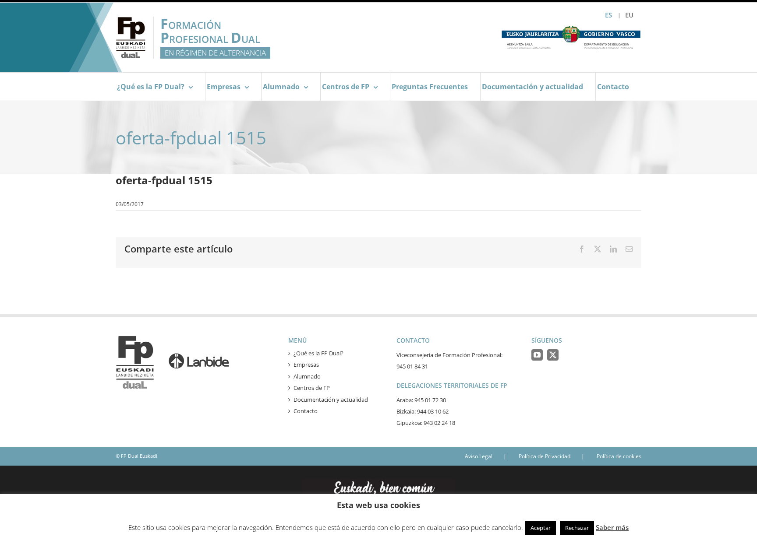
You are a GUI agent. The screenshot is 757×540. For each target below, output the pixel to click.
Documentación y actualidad (331, 399)
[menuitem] (629, 15)
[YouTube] (537, 355)
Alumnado (307, 376)
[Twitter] (553, 355)
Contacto (306, 411)
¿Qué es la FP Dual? (318, 353)
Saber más (612, 527)
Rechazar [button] (577, 528)
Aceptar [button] (541, 528)
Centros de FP (312, 388)
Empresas (306, 364)
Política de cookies (619, 456)
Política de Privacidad (544, 456)
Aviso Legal (478, 456)
